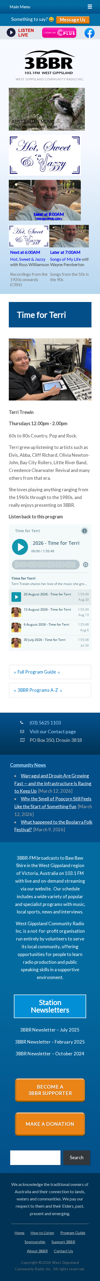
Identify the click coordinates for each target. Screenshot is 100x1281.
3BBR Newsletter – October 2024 (50, 1053)
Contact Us (63, 1251)
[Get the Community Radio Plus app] (59, 33)
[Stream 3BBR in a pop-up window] (19, 33)
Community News (28, 765)
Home (20, 1232)
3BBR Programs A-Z (38, 690)
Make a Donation (50, 1124)
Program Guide (72, 1232)
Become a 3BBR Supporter (50, 1090)
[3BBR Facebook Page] (90, 36)
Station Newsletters (50, 1006)
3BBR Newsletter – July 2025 (49, 1030)
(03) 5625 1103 (45, 722)
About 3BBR (37, 1251)
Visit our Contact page (51, 731)
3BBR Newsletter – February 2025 (50, 1042)
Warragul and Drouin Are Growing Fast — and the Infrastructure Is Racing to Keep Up (52, 783)
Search (76, 1157)
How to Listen (42, 1232)
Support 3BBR (63, 1242)
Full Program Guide (37, 672)
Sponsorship (35, 1242)
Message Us (73, 19)
